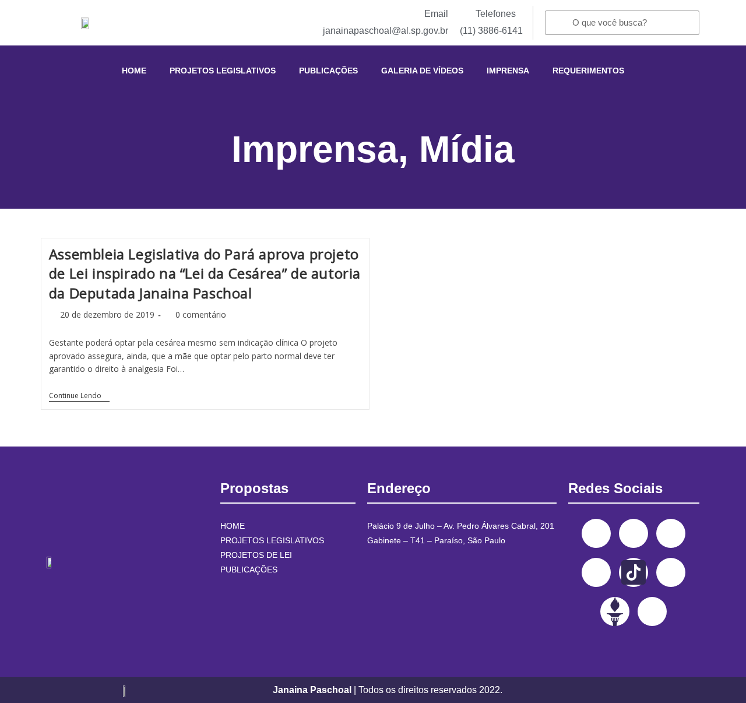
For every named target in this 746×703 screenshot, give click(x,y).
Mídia (467, 149)
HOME (134, 70)
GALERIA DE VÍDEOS (422, 70)
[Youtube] (596, 572)
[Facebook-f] (596, 533)
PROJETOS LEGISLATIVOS (223, 70)
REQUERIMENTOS (588, 70)
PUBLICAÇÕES (328, 70)
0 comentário (200, 314)
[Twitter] (670, 533)
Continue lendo (79, 396)
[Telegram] (670, 572)
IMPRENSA (508, 70)
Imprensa (314, 149)
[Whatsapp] (652, 611)
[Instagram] (633, 533)
